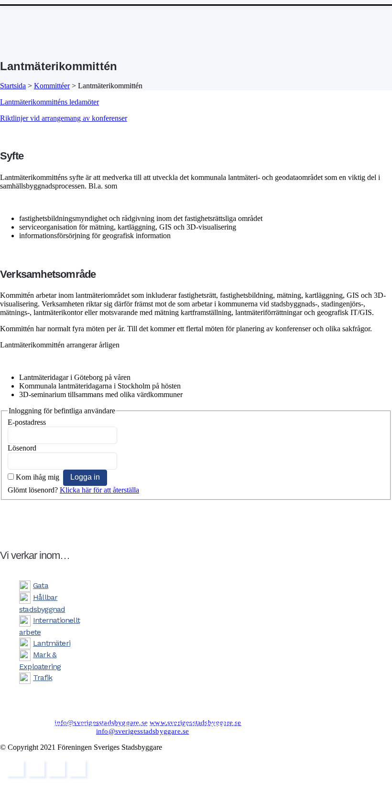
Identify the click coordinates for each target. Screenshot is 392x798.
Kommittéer (52, 86)
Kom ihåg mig (37, 477)
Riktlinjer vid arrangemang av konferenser (63, 118)
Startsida (13, 86)
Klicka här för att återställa (99, 490)
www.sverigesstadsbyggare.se (195, 722)
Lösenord (22, 448)
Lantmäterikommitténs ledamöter (49, 102)
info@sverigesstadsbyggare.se (101, 722)
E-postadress (27, 422)
